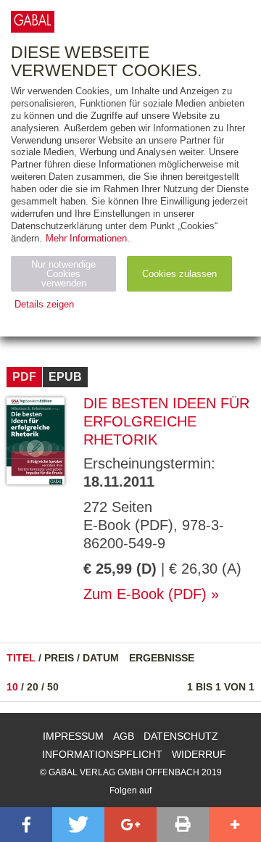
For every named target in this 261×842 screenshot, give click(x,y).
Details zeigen (44, 304)
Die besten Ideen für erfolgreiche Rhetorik (166, 421)
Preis (59, 658)
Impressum (73, 736)
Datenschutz (181, 736)
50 (53, 687)
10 (12, 687)
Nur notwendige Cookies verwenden (63, 274)
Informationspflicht (102, 754)
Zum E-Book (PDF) (145, 594)
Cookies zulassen (179, 273)
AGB (123, 736)
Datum (101, 658)
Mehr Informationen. (88, 238)
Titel (21, 658)
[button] (26, 824)
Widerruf (199, 754)
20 (32, 687)
